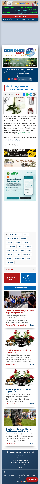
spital (28, 258)
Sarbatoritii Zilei (19, 258)
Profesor (17, 254)
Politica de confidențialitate (20, 460)
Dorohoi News (11, 246)
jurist (8, 250)
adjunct (26, 234)
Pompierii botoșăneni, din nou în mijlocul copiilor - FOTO (20, 312)
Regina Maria (27, 254)
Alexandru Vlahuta (12, 238)
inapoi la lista (12, 278)
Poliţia (22, 250)
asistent (23, 238)
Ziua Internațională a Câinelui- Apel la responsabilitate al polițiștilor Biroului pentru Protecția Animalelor (19, 430)
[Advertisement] (20, 33)
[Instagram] (15, 79)
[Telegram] (30, 94)
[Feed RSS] (9, 79)
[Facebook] (12, 79)
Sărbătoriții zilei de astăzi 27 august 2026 (18, 391)
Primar (29, 250)
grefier (20, 246)
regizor (9, 258)
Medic (15, 250)
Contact (20, 467)
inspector (28, 246)
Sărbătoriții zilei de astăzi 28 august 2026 (18, 351)
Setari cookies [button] (20, 455)
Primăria (9, 254)
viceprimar (10, 263)
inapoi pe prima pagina (28, 278)
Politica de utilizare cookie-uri (20, 462)
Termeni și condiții (20, 465)
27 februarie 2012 (15, 234)
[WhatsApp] (27, 94)
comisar (9, 242)
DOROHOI (26, 242)
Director (17, 242)
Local (17, 94)
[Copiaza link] (34, 94)
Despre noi (20, 458)
